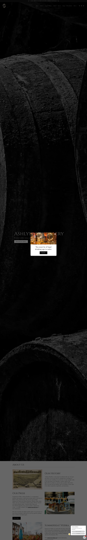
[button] (84, 537)
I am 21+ (43, 252)
